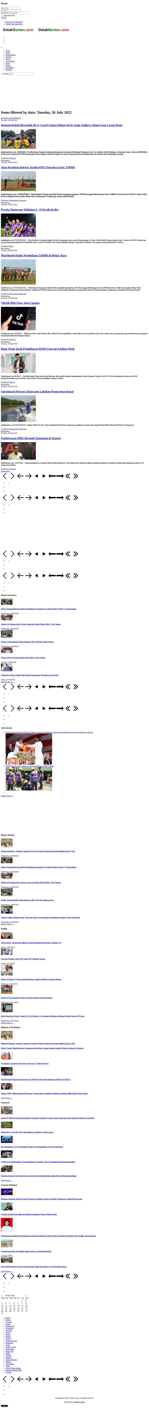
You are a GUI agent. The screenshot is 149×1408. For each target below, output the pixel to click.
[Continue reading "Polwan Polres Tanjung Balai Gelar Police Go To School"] (7, 653)
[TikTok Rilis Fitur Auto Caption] (18, 330)
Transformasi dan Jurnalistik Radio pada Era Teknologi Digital (26, 1251)
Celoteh (8, 1356)
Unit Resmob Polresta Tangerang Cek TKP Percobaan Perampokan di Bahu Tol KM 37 (36, 1079)
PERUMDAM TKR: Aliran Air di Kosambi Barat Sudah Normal (30, 766)
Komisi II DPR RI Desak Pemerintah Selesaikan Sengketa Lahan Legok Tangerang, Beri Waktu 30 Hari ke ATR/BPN (47, 1118)
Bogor (8, 1335)
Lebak (8, 1324)
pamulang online (79, 1402)
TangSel (9, 1330)
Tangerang (9, 1328)
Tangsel (13, 158)
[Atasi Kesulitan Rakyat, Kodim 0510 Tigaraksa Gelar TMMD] (18, 190)
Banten (8, 1337)
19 (10, 1308)
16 (26, 1306)
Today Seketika (11, 1360)
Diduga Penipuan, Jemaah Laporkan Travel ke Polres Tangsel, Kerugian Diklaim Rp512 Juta (38, 851)
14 (18, 1306)
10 (2, 1306)
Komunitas (10, 1349)
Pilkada (8, 1362)
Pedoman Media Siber (14, 1370)
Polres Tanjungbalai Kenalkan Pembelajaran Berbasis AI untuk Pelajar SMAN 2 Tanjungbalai (38, 609)
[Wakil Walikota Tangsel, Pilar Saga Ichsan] (18, 459)
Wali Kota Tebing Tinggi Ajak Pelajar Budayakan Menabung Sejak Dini (29, 675)
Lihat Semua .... (7, 1098)
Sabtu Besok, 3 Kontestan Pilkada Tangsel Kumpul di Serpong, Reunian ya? (31, 943)
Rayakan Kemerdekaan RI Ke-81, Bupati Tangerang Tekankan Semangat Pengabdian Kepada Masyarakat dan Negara (49, 732)
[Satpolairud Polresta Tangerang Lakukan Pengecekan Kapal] (18, 421)
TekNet (12, 340)
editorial (9, 1358)
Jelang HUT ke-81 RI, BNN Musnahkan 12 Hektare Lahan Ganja (27, 1132)
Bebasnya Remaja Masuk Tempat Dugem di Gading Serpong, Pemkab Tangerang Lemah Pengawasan (41, 1199)
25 (6, 1311)
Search (5, 74)
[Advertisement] (71, 91)
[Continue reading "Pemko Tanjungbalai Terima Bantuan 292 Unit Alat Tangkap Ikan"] (7, 637)
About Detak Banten (13, 1368)
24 (2, 1311)
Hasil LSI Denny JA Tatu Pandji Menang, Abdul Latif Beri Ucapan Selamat (31, 979)
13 (14, 1306)
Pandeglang (10, 1326)
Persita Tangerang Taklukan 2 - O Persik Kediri (30, 209)
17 (2, 1308)
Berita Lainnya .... (7, 682)
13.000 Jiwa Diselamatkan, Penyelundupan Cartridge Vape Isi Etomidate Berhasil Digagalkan (38, 1162)
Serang (8, 1320)
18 (6, 1308)
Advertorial (10, 1364)
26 (10, 1311)
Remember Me (9, 15)
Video (8, 1366)
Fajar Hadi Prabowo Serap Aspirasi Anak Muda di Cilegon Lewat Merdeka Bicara (34, 1267)
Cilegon (8, 1322)
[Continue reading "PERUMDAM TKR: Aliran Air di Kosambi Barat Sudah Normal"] (29, 790)
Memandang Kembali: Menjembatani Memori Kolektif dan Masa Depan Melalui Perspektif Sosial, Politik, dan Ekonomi (48, 1236)
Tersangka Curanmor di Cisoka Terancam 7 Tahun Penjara (25, 1063)
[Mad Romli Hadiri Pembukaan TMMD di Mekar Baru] (18, 284)
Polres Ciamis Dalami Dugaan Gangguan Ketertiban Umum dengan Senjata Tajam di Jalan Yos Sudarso (42, 1048)
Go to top (4, 1406)
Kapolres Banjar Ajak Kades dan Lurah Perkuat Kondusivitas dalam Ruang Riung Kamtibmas (38, 1176)
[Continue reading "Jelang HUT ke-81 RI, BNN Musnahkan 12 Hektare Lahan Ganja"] (7, 1128)
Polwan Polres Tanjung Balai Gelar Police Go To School (23, 658)
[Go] (2, 74)
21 (18, 1308)
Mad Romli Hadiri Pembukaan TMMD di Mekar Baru (34, 255)
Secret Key (5, 13)
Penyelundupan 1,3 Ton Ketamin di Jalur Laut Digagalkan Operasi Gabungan (32, 1147)
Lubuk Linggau (11, 1341)
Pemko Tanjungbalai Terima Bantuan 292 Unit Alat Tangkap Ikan (27, 642)
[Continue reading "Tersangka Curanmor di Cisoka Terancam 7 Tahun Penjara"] (7, 1059)
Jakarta (8, 1339)
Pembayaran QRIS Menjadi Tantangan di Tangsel (31, 438)
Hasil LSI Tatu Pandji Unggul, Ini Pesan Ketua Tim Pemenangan (26, 998)
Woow (12, 382)
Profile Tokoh (11, 1347)
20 (14, 1308)
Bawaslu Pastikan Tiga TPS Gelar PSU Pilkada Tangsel (23, 959)
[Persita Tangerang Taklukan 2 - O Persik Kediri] (18, 236)
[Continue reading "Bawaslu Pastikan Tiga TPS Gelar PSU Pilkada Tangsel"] (7, 954)
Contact (8, 1372)
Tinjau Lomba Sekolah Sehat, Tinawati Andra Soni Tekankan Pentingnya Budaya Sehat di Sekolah (40, 918)
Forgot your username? (14, 22)
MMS (8, 1353)
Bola (12, 246)
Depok (8, 1332)
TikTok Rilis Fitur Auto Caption (20, 302)
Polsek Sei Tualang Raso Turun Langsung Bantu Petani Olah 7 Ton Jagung (31, 624)
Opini (8, 1345)
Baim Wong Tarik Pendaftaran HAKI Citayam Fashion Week (38, 348)
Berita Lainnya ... (7, 796)
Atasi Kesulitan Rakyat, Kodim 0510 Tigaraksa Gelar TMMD (38, 167)
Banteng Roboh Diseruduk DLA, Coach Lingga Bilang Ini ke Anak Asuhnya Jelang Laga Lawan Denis (61, 125)
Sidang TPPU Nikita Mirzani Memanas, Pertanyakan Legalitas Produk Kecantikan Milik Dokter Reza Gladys (44, 1093)
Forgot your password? (14, 24)
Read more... (5, 160)
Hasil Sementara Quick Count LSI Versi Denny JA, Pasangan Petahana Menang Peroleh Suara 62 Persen (43, 1016)
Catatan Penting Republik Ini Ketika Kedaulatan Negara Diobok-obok (29, 1214)
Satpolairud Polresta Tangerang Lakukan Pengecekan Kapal (37, 391)
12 (10, 1306)
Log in (4, 18)
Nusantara (9, 1343)
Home (8, 1318)
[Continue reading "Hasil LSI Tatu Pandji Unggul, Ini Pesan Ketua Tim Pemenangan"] (7, 993)
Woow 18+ (10, 1351)
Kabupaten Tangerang (18, 200)
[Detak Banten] (36, 32)
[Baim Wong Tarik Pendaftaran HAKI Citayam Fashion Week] (18, 372)
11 (6, 1306)
